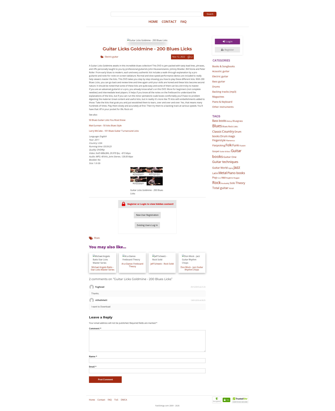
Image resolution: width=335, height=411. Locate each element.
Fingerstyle (219, 140)
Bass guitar (218, 81)
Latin (215, 173)
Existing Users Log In (147, 225)
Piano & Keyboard (222, 101)
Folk (229, 145)
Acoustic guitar (220, 71)
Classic (217, 131)
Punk (219, 178)
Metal (223, 173)
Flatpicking (218, 145)
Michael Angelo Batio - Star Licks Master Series (102, 268)
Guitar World (220, 167)
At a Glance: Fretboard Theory (132, 265)
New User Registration (147, 215)
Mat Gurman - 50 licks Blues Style (105, 125)
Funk (235, 145)
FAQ (183, 21)
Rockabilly (225, 183)
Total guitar (220, 188)
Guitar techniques (225, 162)
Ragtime (229, 178)
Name (93, 356)
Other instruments (223, 106)
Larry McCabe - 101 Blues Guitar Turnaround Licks (114, 130)
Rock (216, 182)
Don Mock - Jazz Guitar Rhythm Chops (192, 268)
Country (228, 131)
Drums (216, 86)
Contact (169, 21)
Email (92, 366)
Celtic (235, 126)
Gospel (215, 151)
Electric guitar (111, 56)
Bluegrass (238, 120)
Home (153, 21)
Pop (214, 177)
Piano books (236, 173)
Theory (240, 183)
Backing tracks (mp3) (224, 91)
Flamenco (230, 140)
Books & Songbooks (223, 66)
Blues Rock (227, 126)
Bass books (219, 121)
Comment (95, 328)
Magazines (218, 96)
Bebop (229, 121)
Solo (232, 183)
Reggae (236, 178)
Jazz (237, 167)
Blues (97, 237)
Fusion (242, 145)
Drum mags (227, 136)
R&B (223, 177)
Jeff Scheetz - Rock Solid (162, 263)
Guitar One (229, 157)
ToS (116, 399)
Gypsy (230, 168)
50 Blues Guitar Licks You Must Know (107, 120)
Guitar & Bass (225, 151)
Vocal (231, 188)
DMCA (124, 399)
